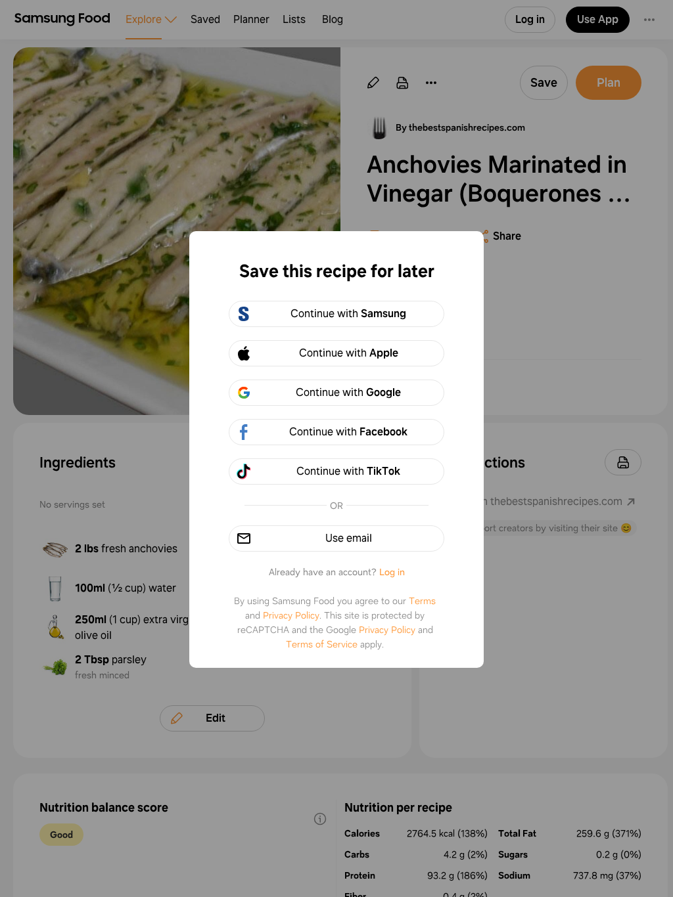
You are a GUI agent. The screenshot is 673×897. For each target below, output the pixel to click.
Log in (392, 572)
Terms (422, 601)
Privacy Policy (291, 615)
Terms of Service (322, 644)
